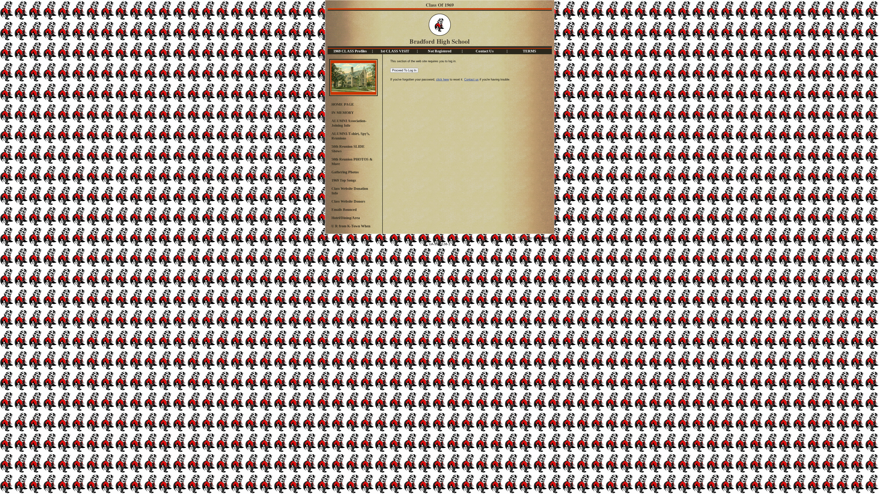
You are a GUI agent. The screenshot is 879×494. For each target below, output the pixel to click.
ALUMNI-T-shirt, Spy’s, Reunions (350, 136)
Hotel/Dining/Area (345, 218)
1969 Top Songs (343, 180)
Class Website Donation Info (349, 191)
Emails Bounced (344, 210)
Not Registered (439, 51)
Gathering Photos (345, 172)
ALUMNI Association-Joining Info (348, 123)
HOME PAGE (342, 104)
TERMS (529, 51)
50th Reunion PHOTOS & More (351, 161)
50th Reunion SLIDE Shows (348, 149)
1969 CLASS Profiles (350, 51)
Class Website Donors (348, 201)
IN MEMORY (342, 113)
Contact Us (484, 51)
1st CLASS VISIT (394, 51)
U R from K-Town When (350, 226)
